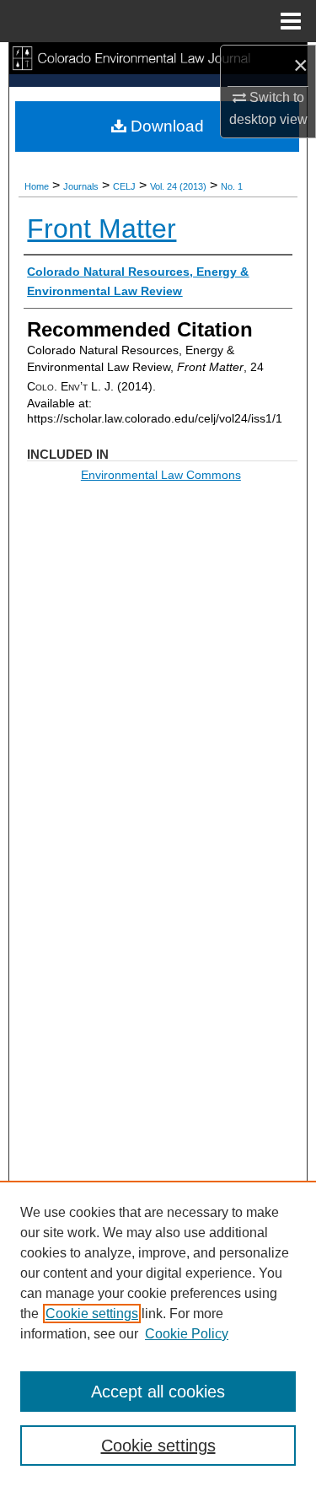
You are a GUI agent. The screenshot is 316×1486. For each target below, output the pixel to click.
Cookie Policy (186, 1334)
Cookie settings (92, 1313)
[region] (158, 1333)
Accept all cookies (158, 1391)
